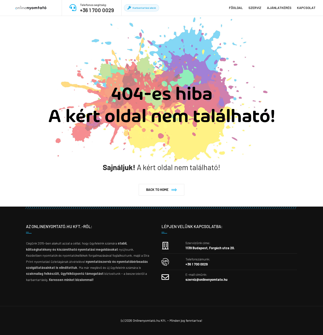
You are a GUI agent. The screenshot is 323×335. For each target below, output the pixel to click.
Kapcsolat (306, 8)
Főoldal (236, 8)
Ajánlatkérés (279, 8)
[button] (161, 190)
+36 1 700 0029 (97, 10)
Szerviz (254, 8)
